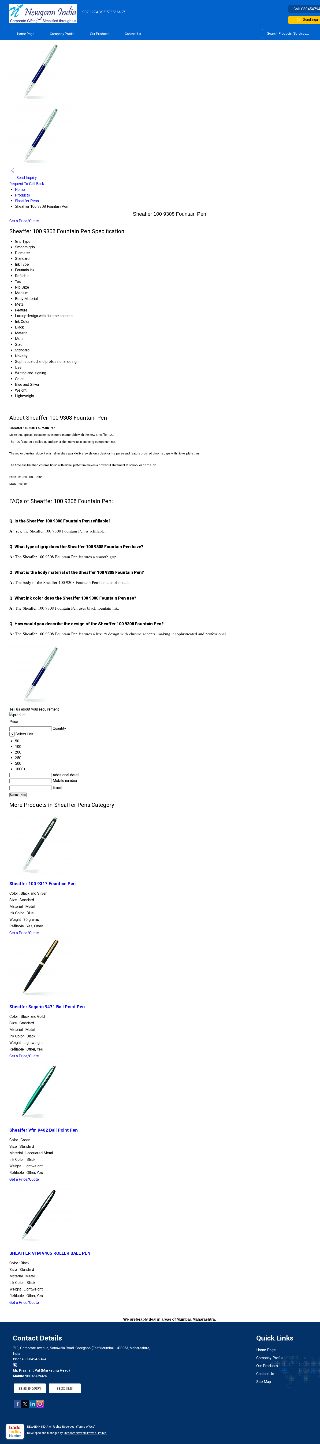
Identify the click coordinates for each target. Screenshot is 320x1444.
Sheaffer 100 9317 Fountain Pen (42, 883)
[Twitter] (25, 1406)
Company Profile (62, 34)
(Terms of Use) (85, 1426)
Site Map (263, 1382)
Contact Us (133, 34)
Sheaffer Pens (27, 201)
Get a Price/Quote (24, 221)
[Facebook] (17, 1406)
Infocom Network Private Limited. (85, 1433)
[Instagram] (40, 1406)
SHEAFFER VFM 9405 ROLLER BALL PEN (49, 1253)
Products (22, 195)
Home (20, 189)
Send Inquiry (26, 177)
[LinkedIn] (32, 1406)
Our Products (99, 34)
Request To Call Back (26, 184)
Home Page (25, 34)
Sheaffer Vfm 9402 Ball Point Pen (43, 1130)
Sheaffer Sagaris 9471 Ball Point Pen (47, 1006)
